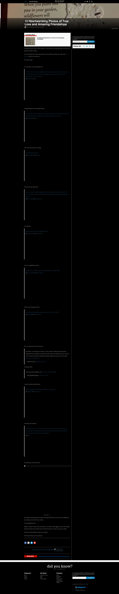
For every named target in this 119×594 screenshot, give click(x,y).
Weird (25, 575)
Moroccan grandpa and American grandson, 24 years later (40, 389)
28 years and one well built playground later (37, 231)
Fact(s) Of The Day (44, 575)
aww (36, 118)
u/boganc (29, 391)
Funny (25, 576)
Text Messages (43, 578)
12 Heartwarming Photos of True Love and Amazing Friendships (50, 38)
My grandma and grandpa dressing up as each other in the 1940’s (42, 312)
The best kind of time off (32, 153)
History (25, 578)
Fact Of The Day (33, 1)
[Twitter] (87, 1)
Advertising (58, 576)
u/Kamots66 (30, 78)
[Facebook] (85, 1)
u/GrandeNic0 (30, 233)
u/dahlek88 (30, 314)
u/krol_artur (30, 199)
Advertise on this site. (80, 590)
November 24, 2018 (40, 361)
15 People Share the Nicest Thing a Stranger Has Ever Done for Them (54, 556)
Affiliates (58, 582)
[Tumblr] (92, 1)
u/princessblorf (30, 273)
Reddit (117, 28)
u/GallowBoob (30, 155)
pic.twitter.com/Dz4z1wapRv (49, 372)
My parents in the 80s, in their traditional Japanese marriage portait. (43, 270)
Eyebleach (37, 155)
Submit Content (59, 581)
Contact (58, 577)
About (57, 575)
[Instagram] (89, 1)
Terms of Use (59, 580)
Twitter (50, 514)
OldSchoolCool (38, 199)
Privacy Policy (59, 578)
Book (41, 576)
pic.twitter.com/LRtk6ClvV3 (32, 358)
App (41, 577)
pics (35, 78)
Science (25, 577)
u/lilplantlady (30, 118)
